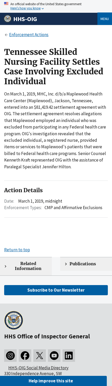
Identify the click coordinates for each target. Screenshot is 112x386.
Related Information (28, 266)
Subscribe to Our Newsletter (56, 290)
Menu (105, 18)
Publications (83, 263)
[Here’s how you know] (56, 6)
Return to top (17, 250)
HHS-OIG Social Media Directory (38, 368)
